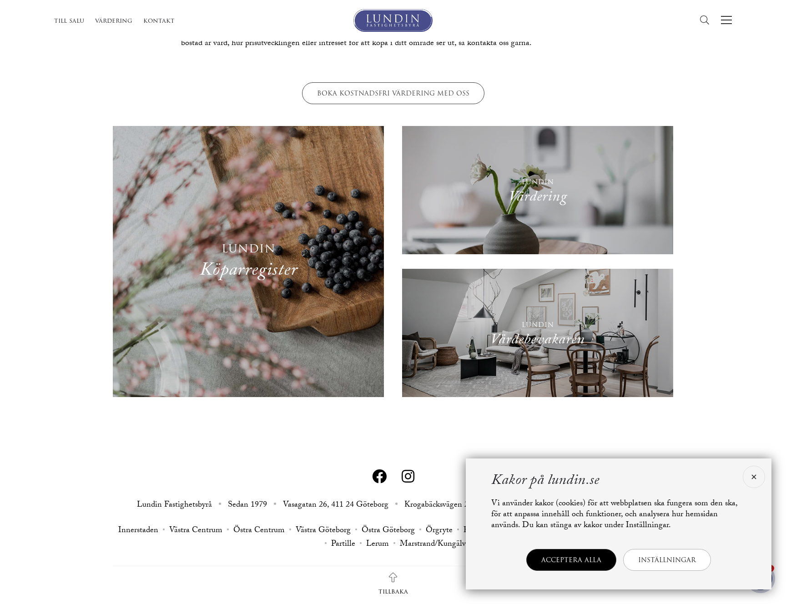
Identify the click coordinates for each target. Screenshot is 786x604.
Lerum (377, 545)
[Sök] (707, 20)
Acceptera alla (571, 560)
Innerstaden (138, 531)
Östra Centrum (259, 531)
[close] (752, 477)
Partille (343, 545)
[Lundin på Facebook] (379, 476)
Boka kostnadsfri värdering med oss (393, 93)
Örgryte (439, 531)
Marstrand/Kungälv (433, 545)
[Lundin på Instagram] (408, 476)
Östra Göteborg (388, 531)
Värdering (113, 20)
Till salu (69, 20)
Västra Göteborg (323, 531)
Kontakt (159, 20)
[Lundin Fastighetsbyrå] (393, 20)
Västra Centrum (195, 531)
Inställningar (667, 560)
